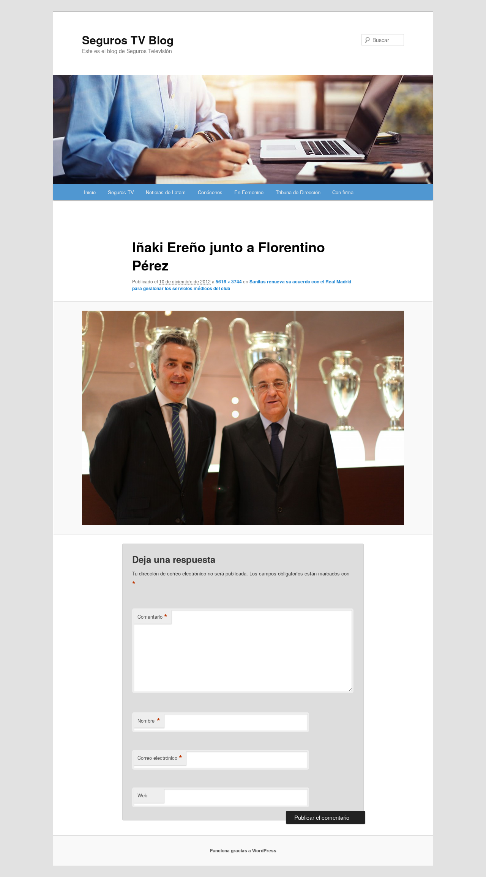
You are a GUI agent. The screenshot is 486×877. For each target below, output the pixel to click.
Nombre (148, 721)
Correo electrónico (159, 758)
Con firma (342, 192)
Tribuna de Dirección (298, 192)
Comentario (152, 617)
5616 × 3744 (229, 281)
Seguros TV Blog (128, 39)
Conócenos (210, 192)
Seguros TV (121, 192)
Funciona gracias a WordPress (243, 850)
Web (142, 795)
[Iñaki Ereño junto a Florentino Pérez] (243, 418)
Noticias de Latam (166, 192)
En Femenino (249, 192)
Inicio (90, 192)
